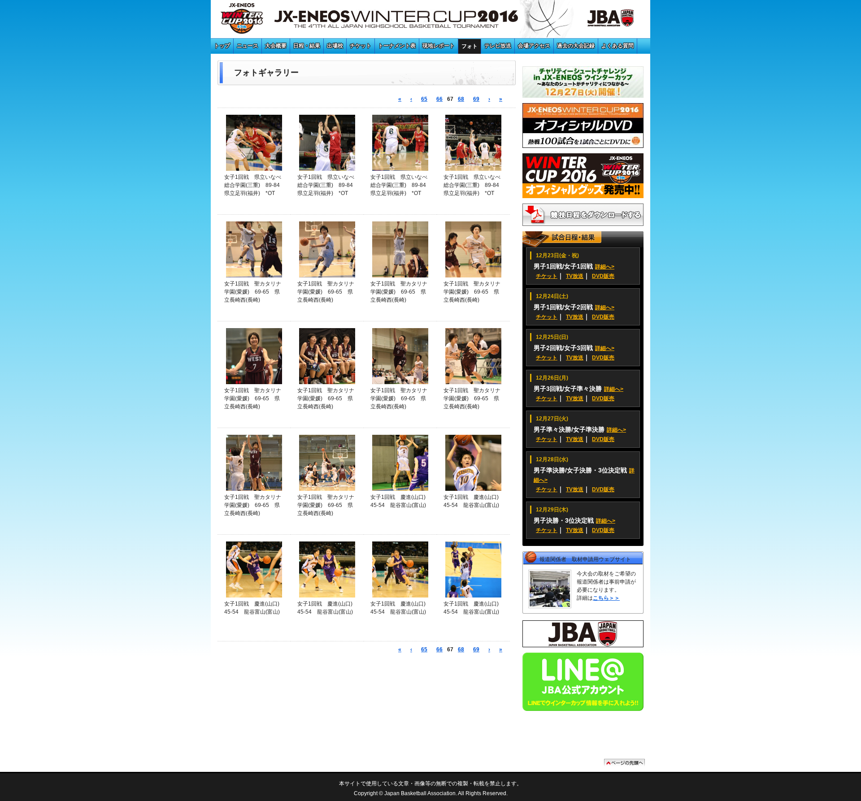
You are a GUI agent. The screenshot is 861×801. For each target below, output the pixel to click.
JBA (600, 20)
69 (476, 99)
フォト (469, 46)
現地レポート (438, 46)
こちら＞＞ (606, 598)
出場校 (335, 46)
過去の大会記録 (576, 46)
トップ (222, 46)
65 (424, 99)
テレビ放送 (497, 46)
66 (439, 99)
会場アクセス (534, 46)
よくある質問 (617, 46)
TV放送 (574, 276)
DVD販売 (603, 276)
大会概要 (276, 46)
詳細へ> (604, 267)
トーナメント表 (397, 46)
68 (461, 99)
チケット (360, 46)
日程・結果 (306, 46)
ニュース (247, 46)
